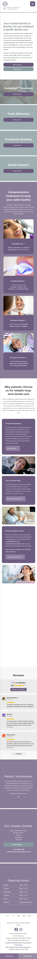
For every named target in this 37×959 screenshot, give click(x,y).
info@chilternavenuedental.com (15, 543)
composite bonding (22, 289)
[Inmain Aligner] (18, 915)
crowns (17, 326)
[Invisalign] (7, 915)
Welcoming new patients (14, 498)
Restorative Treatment (17, 320)
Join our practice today (14, 557)
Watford (27, 923)
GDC (7, 947)
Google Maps (17, 844)
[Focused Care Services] (18, 343)
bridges (25, 326)
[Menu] (32, 3)
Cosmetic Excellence (18, 281)
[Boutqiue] (13, 915)
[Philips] (24, 915)
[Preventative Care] (18, 229)
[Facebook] (16, 929)
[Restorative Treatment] (18, 306)
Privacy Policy (27, 942)
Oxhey (18, 925)
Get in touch (17, 69)
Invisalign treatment (16, 287)
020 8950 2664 (11, 541)
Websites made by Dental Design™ (20, 947)
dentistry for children (20, 365)
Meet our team (17, 64)
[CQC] (29, 915)
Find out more (17, 94)
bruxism (18, 361)
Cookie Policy (18, 945)
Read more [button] (10, 727)
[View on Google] (4, 698)
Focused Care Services (17, 357)
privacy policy (13, 657)
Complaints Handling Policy (13, 942)
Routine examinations (14, 247)
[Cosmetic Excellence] (18, 267)
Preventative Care (18, 244)
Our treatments (11, 448)
